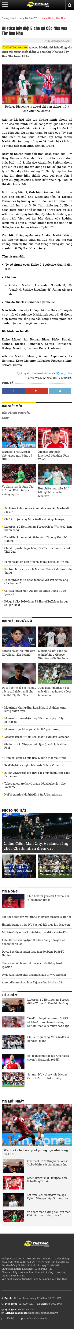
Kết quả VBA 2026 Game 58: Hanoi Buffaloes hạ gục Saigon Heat (36, 603)
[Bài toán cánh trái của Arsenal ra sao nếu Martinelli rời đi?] (13, 1061)
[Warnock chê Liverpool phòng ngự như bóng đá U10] (19, 437)
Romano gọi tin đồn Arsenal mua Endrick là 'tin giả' (36, 562)
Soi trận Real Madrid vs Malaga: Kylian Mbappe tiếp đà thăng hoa (47, 1196)
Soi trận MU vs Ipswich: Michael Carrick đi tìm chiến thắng (38, 571)
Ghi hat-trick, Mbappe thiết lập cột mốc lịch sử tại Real (35, 746)
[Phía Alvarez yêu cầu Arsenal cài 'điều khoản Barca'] (13, 901)
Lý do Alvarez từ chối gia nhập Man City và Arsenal (34, 974)
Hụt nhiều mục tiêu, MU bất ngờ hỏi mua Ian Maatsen (53, 492)
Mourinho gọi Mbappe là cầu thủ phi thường (32, 729)
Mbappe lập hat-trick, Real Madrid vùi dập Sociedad (36, 737)
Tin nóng (10, 891)
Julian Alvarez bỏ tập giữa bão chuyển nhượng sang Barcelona (37, 774)
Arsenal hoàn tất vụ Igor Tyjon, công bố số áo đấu (33, 982)
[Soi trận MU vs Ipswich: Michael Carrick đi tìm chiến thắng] (13, 1080)
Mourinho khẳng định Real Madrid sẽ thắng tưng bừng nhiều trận (35, 709)
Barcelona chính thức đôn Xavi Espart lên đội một (18, 652)
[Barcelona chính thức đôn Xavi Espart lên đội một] (19, 637)
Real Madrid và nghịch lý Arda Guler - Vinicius (33, 765)
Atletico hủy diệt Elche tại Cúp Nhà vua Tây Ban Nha (34, 30)
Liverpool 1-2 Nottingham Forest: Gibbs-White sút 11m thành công (38, 528)
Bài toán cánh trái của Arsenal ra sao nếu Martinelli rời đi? (37, 510)
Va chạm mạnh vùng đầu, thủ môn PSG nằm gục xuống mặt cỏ (18, 490)
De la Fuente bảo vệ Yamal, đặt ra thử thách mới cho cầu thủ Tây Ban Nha (19, 691)
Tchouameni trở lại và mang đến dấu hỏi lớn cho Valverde (35, 785)
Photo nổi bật (14, 810)
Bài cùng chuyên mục (16, 415)
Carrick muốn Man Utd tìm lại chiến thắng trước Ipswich (35, 592)
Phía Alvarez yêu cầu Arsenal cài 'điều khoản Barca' (48, 898)
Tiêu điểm (9, 995)
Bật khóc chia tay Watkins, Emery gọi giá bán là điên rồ (37, 917)
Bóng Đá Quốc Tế (28, 17)
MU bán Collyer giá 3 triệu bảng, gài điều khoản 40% (34, 932)
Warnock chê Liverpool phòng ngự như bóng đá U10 (17, 455)
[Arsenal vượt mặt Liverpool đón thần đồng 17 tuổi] (55, 437)
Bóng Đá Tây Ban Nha (54, 17)
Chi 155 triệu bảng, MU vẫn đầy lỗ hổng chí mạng (34, 519)
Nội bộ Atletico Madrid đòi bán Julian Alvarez (33, 794)
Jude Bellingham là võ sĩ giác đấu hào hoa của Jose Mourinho (55, 691)
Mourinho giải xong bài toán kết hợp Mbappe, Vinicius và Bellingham (53, 654)
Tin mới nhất (13, 1101)
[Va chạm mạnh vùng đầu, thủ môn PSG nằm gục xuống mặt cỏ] (19, 473)
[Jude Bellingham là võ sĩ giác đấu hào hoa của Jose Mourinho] (55, 673)
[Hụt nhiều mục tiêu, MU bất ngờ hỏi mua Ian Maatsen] (55, 474)
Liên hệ (10, 1318)
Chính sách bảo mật (35, 1318)
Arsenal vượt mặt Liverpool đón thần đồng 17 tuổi (53, 455)
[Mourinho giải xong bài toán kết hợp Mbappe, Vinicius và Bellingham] (55, 637)
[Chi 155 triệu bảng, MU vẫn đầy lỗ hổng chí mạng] (13, 1042)
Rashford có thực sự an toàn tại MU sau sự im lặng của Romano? (36, 581)
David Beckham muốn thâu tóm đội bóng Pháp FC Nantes (35, 539)
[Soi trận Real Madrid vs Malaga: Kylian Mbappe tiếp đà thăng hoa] (13, 1199)
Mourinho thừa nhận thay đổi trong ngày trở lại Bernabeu (34, 720)
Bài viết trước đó (17, 621)
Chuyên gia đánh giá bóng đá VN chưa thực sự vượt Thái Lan (37, 550)
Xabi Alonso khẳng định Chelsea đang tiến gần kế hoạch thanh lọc (33, 942)
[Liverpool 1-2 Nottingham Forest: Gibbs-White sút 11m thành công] (13, 1005)
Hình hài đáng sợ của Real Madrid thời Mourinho (35, 758)
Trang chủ (8, 17)
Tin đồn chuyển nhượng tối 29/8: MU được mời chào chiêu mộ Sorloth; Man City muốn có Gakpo (48, 1022)
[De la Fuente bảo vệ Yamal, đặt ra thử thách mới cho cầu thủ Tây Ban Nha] (19, 673)
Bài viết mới (12, 406)
